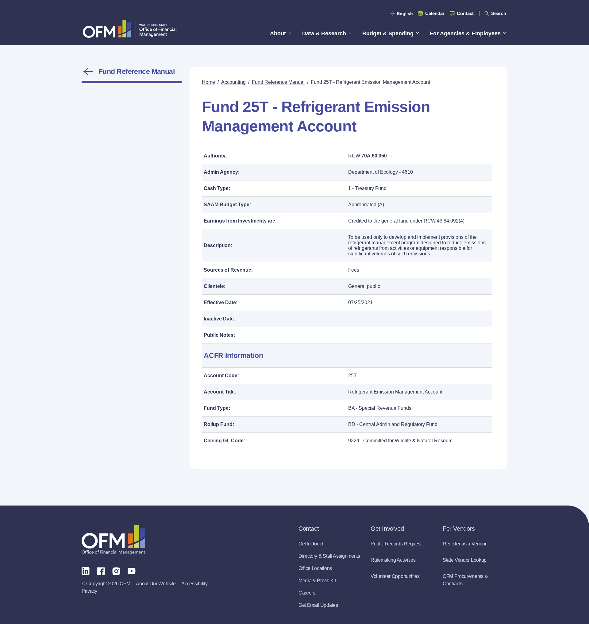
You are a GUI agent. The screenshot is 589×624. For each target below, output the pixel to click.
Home (208, 82)
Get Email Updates (318, 605)
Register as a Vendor (465, 543)
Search (498, 13)
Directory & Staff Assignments (329, 556)
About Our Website (155, 583)
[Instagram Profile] (116, 570)
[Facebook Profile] (101, 570)
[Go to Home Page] (129, 29)
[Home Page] (113, 540)
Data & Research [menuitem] (324, 33)
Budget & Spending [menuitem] (388, 33)
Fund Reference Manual (136, 72)
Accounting (233, 82)
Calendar (435, 13)
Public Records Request (396, 543)
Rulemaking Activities (393, 560)
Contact (465, 13)
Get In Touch (311, 543)
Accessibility (194, 583)
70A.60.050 (374, 155)
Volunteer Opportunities (395, 576)
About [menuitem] (278, 33)
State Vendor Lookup (465, 560)
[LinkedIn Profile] (86, 570)
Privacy (89, 591)
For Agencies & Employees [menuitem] (465, 33)
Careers (306, 592)
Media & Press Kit (317, 580)
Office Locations (315, 568)
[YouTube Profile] (132, 570)
